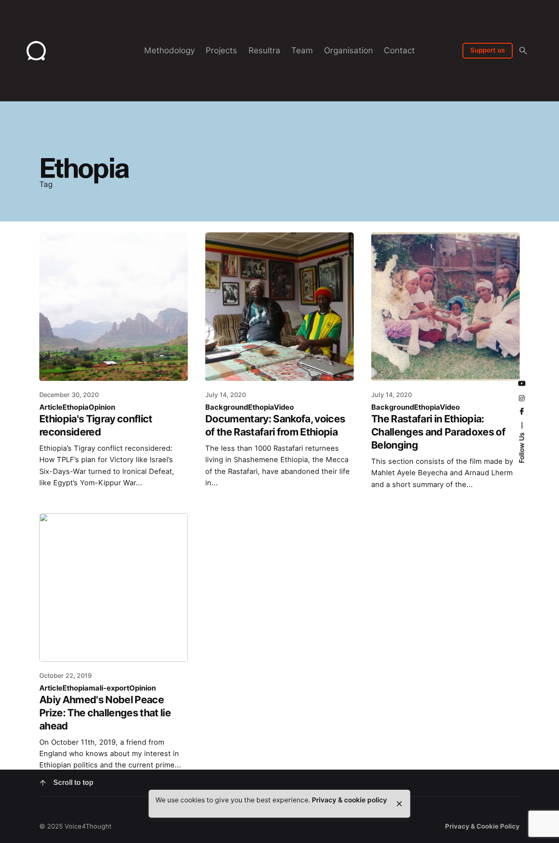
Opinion (102, 407)
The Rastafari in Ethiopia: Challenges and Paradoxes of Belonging (438, 432)
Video (284, 407)
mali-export (109, 688)
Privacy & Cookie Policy (482, 826)
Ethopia (75, 407)
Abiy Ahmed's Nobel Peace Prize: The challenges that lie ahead (105, 713)
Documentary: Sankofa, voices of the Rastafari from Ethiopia (275, 425)
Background (226, 407)
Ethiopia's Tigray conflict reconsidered (95, 425)
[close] (399, 803)
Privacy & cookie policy (349, 800)
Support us (487, 50)
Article (50, 407)
